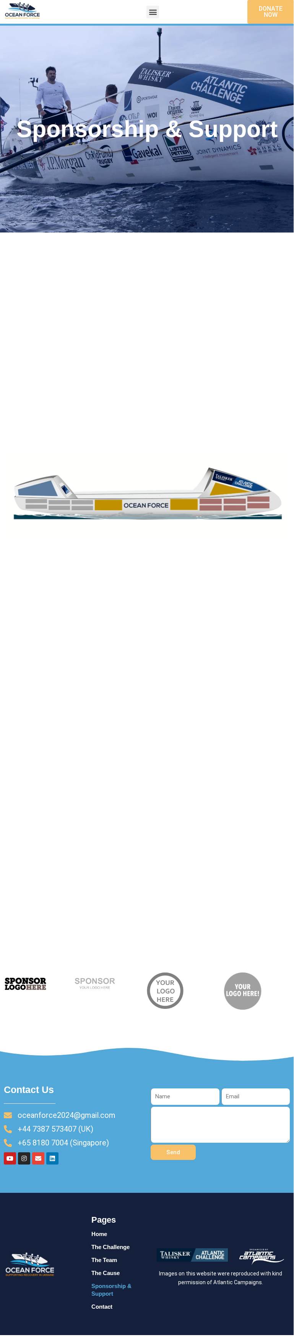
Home (99, 1234)
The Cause (105, 1273)
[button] (152, 12)
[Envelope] (38, 1158)
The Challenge (110, 1247)
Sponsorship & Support (111, 1290)
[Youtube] (10, 1158)
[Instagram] (24, 1158)
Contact (101, 1307)
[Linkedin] (52, 1158)
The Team (104, 1260)
